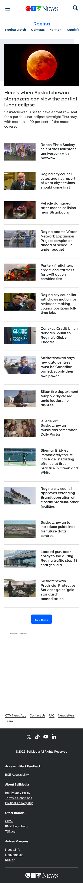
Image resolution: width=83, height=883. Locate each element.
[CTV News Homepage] (42, 8)
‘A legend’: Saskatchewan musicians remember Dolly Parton (59, 427)
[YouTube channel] (45, 736)
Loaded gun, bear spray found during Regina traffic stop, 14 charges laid (59, 558)
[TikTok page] (37, 736)
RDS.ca (10, 860)
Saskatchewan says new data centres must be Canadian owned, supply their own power (58, 367)
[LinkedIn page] (54, 736)
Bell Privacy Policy (17, 793)
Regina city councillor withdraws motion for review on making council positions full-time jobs (59, 304)
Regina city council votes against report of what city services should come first (58, 180)
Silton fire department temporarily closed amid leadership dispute (59, 398)
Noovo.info (12, 849)
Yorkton (55, 29)
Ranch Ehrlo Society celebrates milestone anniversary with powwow (59, 151)
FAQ (51, 715)
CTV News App (15, 715)
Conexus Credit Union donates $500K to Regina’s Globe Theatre (59, 335)
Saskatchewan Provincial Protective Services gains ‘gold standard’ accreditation (58, 590)
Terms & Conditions (18, 798)
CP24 (9, 821)
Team (9, 721)
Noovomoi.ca (14, 854)
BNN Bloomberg (16, 826)
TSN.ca (10, 831)
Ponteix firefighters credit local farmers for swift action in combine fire (57, 272)
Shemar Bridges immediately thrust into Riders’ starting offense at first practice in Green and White (59, 461)
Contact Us (37, 715)
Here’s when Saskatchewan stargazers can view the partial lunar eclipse (40, 99)
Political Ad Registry (19, 803)
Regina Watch (15, 29)
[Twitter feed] (28, 736)
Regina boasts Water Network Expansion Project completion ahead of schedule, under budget (59, 241)
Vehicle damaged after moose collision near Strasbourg (58, 207)
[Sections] (7, 8)
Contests (38, 29)
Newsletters (66, 715)
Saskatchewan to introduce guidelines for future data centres (58, 529)
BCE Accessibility (17, 774)
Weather (72, 29)
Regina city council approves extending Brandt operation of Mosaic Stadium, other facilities (60, 498)
